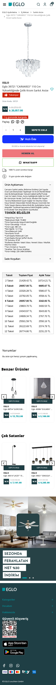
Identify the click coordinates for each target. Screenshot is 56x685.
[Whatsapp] (18, 665)
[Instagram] (11, 665)
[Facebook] (4, 665)
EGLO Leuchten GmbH (14, 681)
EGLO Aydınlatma (9, 12)
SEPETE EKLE (39, 130)
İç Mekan (25, 12)
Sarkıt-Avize (38, 12)
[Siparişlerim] (45, 4)
